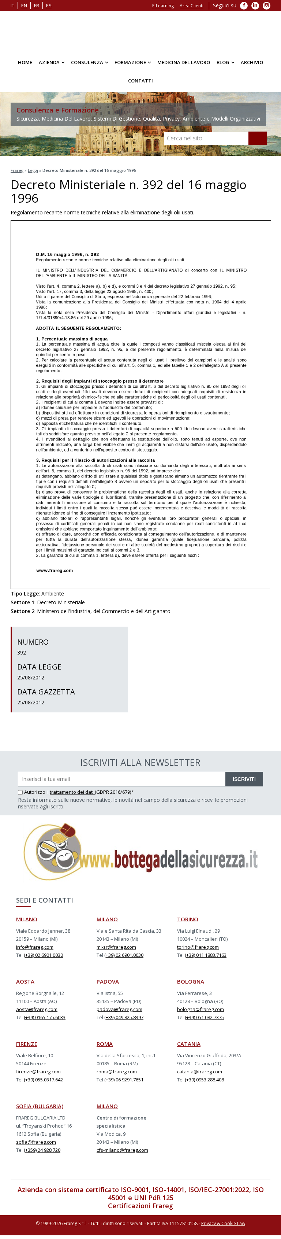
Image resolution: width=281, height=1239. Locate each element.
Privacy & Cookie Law (223, 1223)
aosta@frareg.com (36, 1009)
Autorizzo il (37, 792)
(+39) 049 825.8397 (123, 1017)
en (24, 5)
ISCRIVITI (244, 779)
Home (25, 62)
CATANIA (189, 1043)
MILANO (26, 919)
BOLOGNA (190, 981)
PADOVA (108, 981)
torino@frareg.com (198, 947)
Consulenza (87, 62)
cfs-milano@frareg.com (122, 1150)
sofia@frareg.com (36, 1142)
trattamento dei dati (72, 792)
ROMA (105, 1043)
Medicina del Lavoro (183, 62)
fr (36, 5)
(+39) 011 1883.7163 (205, 955)
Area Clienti (191, 6)
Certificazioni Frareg (140, 1205)
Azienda (49, 62)
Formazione (130, 62)
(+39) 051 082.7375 (204, 1017)
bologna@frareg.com (200, 1009)
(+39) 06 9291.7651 (123, 1079)
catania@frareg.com (199, 1071)
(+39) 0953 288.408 (204, 1079)
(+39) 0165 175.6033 (44, 1017)
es (49, 5)
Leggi (33, 170)
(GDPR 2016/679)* (114, 792)
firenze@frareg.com (38, 1071)
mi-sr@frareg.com (116, 947)
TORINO (187, 919)
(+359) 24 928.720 (42, 1150)
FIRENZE (26, 1043)
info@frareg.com (34, 947)
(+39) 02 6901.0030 (43, 955)
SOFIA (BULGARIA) (39, 1106)
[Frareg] (140, 31)
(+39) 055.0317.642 (43, 1079)
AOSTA (25, 981)
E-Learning (163, 6)
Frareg (17, 170)
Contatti (140, 80)
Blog (223, 62)
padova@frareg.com (119, 1009)
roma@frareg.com (117, 1071)
